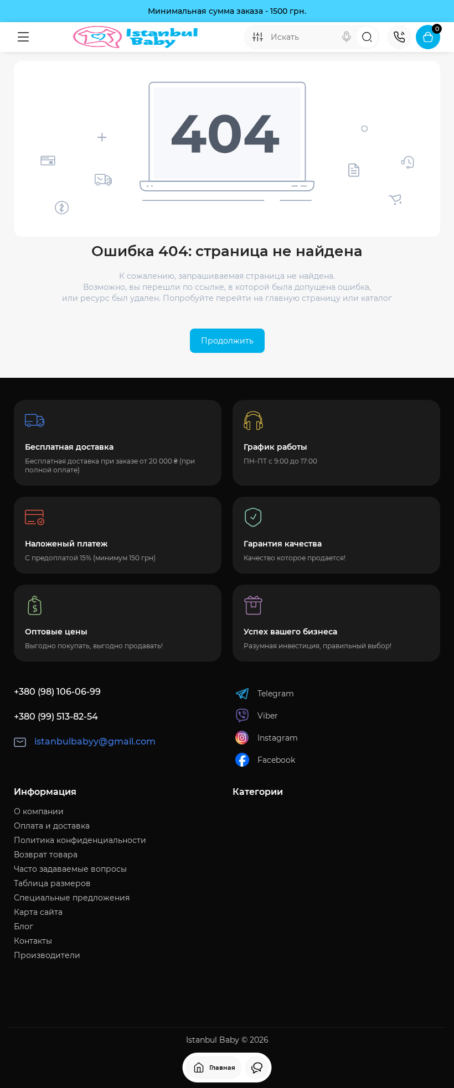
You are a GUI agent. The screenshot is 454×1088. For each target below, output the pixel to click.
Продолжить (227, 341)
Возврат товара (46, 855)
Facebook (276, 760)
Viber (267, 716)
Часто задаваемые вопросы (70, 869)
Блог (23, 926)
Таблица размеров (52, 883)
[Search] (346, 37)
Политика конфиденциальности (80, 840)
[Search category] (257, 37)
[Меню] (23, 37)
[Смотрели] (257, 1067)
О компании (39, 811)
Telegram (275, 694)
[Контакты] (399, 37)
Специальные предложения (72, 898)
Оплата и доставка (52, 826)
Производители (47, 955)
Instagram (277, 738)
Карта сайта (38, 912)
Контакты (33, 941)
